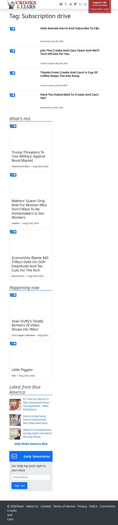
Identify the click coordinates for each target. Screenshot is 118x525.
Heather (16, 223)
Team (20, 506)
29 (12, 231)
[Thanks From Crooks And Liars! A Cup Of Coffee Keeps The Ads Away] (23, 79)
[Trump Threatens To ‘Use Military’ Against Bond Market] (30, 136)
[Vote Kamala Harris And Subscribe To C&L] (23, 35)
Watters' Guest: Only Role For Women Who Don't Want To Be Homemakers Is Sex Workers (29, 209)
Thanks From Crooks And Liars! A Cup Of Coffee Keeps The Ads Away (69, 74)
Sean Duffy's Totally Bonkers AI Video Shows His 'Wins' (27, 325)
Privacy (82, 506)
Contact (46, 506)
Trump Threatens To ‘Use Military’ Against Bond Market (28, 156)
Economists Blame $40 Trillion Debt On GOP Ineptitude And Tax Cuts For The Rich (30, 263)
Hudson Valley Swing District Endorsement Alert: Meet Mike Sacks (35, 420)
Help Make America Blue (31, 444)
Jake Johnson (18, 276)
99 (12, 126)
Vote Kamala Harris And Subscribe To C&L (69, 28)
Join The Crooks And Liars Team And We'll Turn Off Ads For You (69, 52)
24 (12, 343)
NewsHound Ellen (20, 166)
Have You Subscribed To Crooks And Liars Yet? (69, 96)
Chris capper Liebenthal (23, 335)
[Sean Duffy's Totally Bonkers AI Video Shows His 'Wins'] (30, 305)
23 (12, 295)
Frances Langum (47, 63)
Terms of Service (64, 506)
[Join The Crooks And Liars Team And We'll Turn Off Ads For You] (23, 57)
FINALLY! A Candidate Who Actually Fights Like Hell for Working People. (37, 433)
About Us (32, 506)
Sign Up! (19, 485)
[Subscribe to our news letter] (80, 4)
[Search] (85, 4)
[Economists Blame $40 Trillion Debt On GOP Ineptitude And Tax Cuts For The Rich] (30, 242)
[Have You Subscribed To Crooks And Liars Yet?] (23, 101)
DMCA (93, 506)
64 (12, 174)
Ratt (14, 375)
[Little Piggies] (30, 353)
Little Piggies (22, 369)
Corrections (107, 506)
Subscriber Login (100, 9)
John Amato (45, 41)
